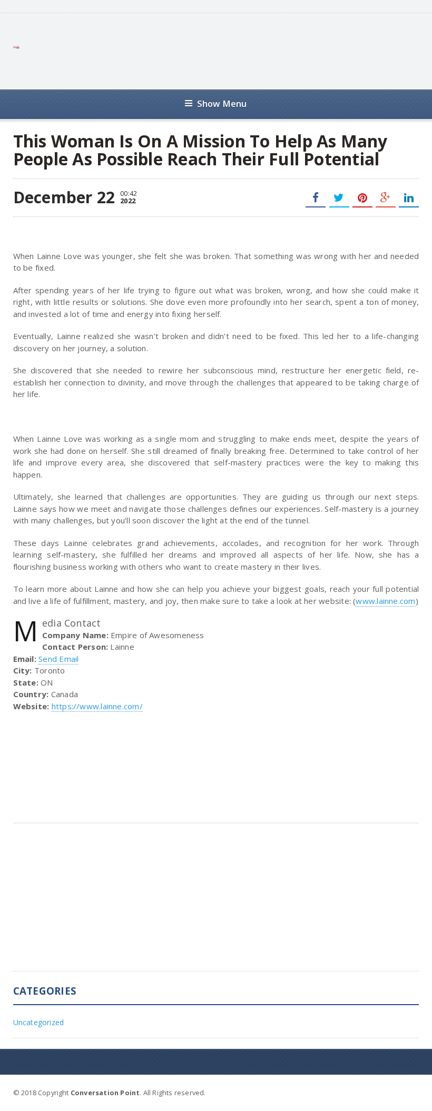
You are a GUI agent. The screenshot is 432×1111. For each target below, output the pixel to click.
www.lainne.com (385, 601)
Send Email (58, 658)
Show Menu (222, 103)
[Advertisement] (227, 50)
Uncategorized (38, 1022)
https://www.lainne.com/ (97, 706)
